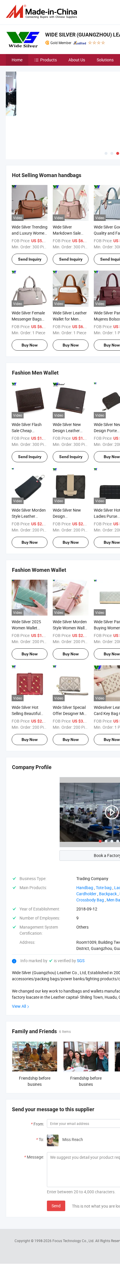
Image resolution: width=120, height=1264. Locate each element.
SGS (80, 960)
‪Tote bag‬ (104, 887)
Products (48, 60)
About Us (76, 60)
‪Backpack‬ (108, 893)
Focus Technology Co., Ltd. (73, 1240)
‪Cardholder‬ (86, 893)
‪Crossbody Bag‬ (90, 900)
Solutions (105, 60)
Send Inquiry (29, 259)
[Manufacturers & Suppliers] (42, 11)
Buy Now (30, 345)
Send (56, 1205)
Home (17, 60)
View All (19, 1006)
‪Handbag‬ (84, 887)
